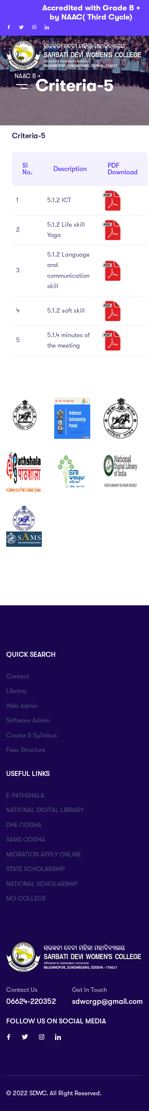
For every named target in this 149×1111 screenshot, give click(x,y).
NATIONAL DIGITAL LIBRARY (45, 810)
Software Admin (28, 720)
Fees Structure (26, 750)
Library (16, 691)
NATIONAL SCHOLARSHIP (41, 884)
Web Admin (22, 706)
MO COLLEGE (26, 898)
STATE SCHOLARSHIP (35, 869)
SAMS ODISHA (25, 839)
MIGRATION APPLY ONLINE (43, 854)
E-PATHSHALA (25, 795)
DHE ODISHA (23, 825)
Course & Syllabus (31, 735)
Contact (17, 676)
